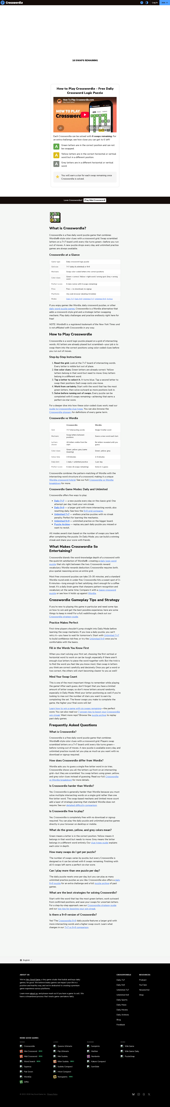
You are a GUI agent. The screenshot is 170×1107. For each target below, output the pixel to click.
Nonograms (65, 1077)
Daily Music (121, 1004)
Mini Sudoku (63, 1056)
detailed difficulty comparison (81, 805)
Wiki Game (129, 1046)
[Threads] (144, 1094)
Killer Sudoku (66, 1061)
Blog (118, 1019)
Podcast (142, 980)
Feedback (120, 1024)
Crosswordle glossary (60, 412)
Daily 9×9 (78, 299)
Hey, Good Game (33, 979)
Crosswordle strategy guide (63, 616)
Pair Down (28, 1071)
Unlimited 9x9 (122, 995)
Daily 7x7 (120, 980)
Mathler (94, 1051)
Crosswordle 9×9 (67, 920)
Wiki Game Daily (132, 1051)
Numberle (95, 1056)
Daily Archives (122, 1014)
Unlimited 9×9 (100, 299)
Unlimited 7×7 (88, 299)
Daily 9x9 (120, 985)
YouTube (143, 985)
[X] (149, 1094)
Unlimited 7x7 (122, 990)
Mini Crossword (33, 1051)
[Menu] (2, 2)
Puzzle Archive (62, 524)
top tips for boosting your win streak (76, 908)
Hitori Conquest (64, 1071)
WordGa (27, 1077)
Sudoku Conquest (65, 1066)
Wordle (92, 593)
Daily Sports (121, 999)
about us (34, 993)
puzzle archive (99, 715)
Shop (141, 995)
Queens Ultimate (65, 1046)
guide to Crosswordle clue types (66, 408)
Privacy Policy (52, 1094)
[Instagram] (138, 1094)
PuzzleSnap (130, 1056)
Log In (155, 2)
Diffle (26, 1082)
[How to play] (141, 2)
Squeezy (27, 1066)
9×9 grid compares (93, 510)
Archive (110, 299)
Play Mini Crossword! (95, 200)
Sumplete (95, 1046)
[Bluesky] (133, 1094)
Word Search (32, 1061)
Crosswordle (29, 1046)
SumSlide (95, 1066)
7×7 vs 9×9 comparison (76, 927)
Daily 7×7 (70, 299)
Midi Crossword (33, 1056)
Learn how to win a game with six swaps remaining (75, 708)
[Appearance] (146, 2)
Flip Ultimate (63, 1051)
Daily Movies (122, 1009)
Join (163, 2)
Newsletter (144, 990)
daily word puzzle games (62, 308)
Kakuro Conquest (98, 1061)
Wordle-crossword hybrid (62, 479)
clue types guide (99, 842)
